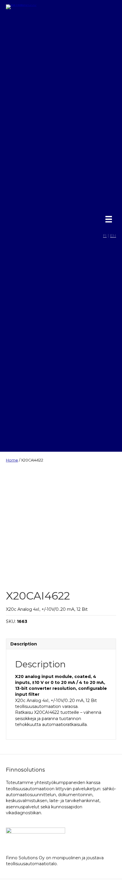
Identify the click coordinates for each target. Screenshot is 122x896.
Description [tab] (23, 644)
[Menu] (108, 219)
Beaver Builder (93, 887)
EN (113, 235)
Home (12, 460)
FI (105, 235)
